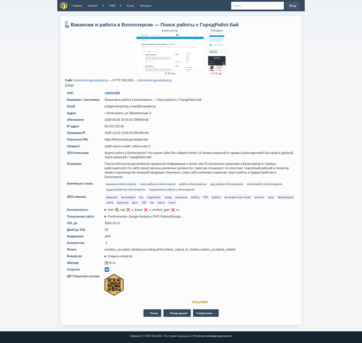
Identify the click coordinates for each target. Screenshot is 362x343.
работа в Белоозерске (192, 184)
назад (168, 197)
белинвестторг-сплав (238, 197)
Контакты (145, 5)
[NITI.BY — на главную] (63, 5)
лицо (271, 197)
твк (152, 202)
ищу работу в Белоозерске (226, 184)
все (141, 197)
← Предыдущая (177, 313)
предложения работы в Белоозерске (171, 189)
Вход (292, 5)
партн (161, 202)
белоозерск (128, 197)
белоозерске (285, 197)
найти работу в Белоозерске (264, 184)
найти (109, 202)
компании (181, 197)
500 (144, 202)
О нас (130, 5)
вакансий (122, 202)
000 (205, 197)
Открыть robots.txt (120, 256)
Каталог (92, 5)
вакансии (111, 197)
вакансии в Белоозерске (121, 184)
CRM (112, 5)
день (135, 202)
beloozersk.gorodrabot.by (91, 80)
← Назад (152, 313)
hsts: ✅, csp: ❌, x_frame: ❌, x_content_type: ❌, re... (144, 209)
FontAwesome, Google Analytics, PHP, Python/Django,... (145, 216)
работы (216, 197)
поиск (171, 202)
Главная (77, 5)
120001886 (112, 93)
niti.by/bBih (200, 302)
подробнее (154, 197)
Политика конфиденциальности (212, 335)
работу (195, 197)
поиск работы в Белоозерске (157, 184)
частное (259, 197)
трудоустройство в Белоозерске (125, 189)
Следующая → (206, 313)
